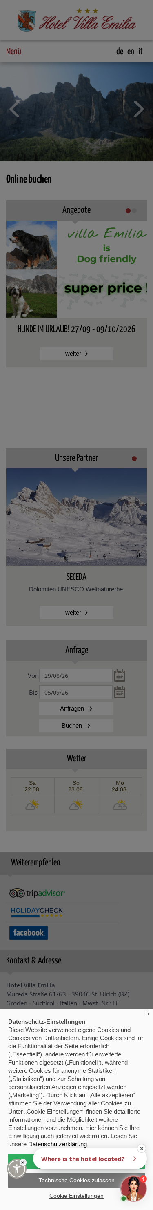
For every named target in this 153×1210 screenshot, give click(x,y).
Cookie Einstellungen (76, 1195)
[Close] (23, 1162)
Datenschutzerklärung (57, 1144)
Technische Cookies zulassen (77, 1180)
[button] (16, 1168)
